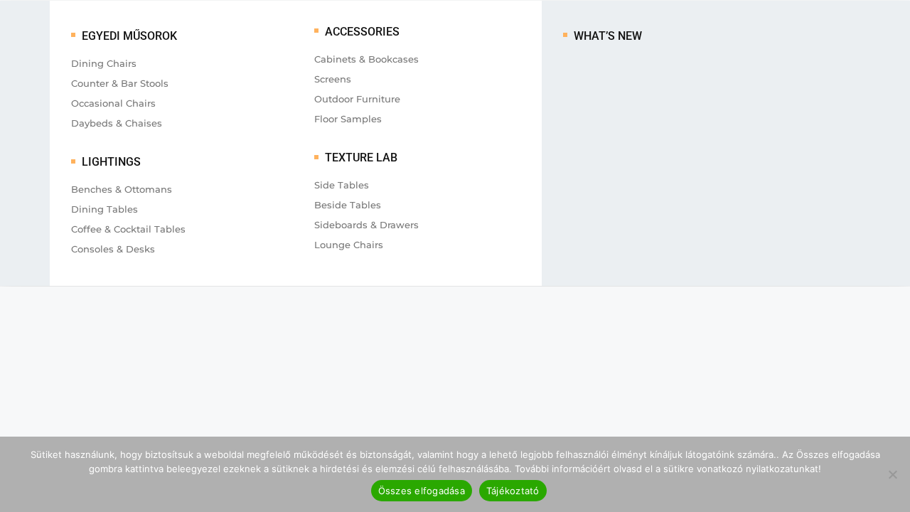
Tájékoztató (513, 490)
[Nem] (892, 474)
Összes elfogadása (421, 490)
